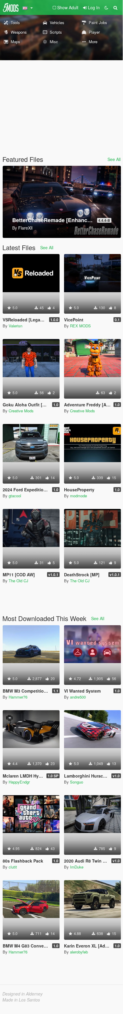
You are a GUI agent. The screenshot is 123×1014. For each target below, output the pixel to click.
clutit (13, 867)
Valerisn (15, 326)
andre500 (78, 697)
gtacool (15, 496)
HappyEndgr (19, 782)
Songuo (76, 782)
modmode (78, 496)
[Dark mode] (106, 7)
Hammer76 (18, 697)
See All (114, 159)
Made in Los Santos (21, 1000)
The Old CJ (18, 580)
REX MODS (80, 326)
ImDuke (76, 867)
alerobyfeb (79, 952)
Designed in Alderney (22, 994)
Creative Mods (21, 411)
